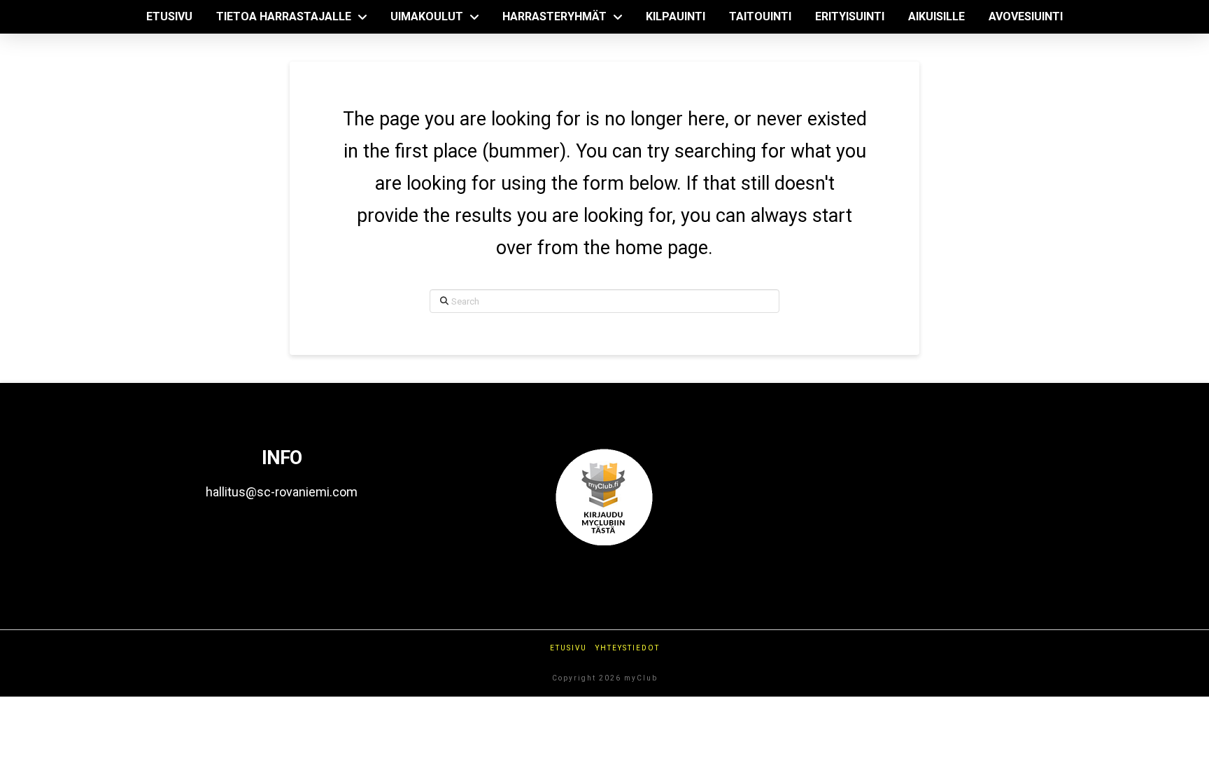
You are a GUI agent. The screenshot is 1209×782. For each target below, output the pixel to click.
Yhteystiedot (627, 648)
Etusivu (568, 648)
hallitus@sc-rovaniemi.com (282, 491)
